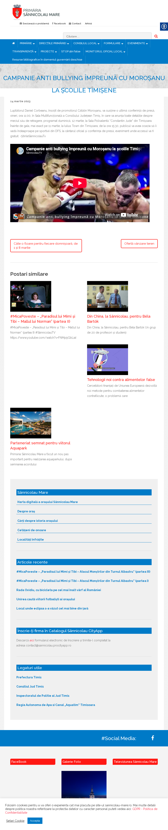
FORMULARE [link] (112, 43)
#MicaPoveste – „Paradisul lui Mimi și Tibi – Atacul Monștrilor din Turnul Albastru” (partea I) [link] (82, 580)
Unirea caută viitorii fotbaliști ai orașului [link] (45, 599)
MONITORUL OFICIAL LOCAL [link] (104, 51)
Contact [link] (76, 23)
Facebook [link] (60, 23)
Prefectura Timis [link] (28, 677)
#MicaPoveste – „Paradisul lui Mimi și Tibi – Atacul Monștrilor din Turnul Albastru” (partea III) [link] (83, 571)
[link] (45, 12)
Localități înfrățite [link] (30, 539)
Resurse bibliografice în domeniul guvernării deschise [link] (47, 59)
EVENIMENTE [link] (136, 43)
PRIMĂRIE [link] (26, 43)
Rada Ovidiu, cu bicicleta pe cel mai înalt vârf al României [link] (58, 590)
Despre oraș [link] (26, 511)
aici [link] (32, 640)
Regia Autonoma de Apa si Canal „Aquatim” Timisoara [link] (55, 705)
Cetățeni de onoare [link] (31, 530)
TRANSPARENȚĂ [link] (23, 51)
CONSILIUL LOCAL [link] (85, 43)
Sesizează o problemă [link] (36, 23)
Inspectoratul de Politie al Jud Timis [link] (42, 695)
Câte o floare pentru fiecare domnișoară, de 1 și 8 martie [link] (46, 246)
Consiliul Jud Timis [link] (30, 686)
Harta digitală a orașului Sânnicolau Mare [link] (47, 502)
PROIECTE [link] (47, 51)
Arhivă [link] (88, 23)
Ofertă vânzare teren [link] (139, 243)
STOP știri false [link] (71, 51)
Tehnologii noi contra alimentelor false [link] (121, 379)
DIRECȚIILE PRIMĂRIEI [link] (52, 43)
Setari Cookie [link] (15, 820)
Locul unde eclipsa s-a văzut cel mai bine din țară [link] (52, 608)
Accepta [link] (35, 820)
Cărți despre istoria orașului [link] (37, 520)
